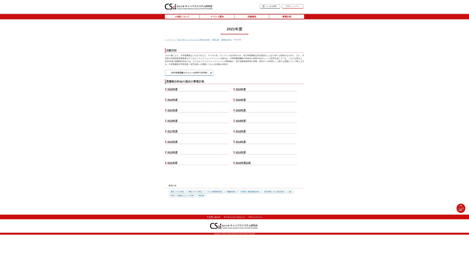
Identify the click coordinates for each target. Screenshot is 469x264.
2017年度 (172, 131)
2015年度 (172, 141)
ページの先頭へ (461, 209)
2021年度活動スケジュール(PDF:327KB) (189, 73)
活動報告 (252, 16)
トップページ (170, 40)
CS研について (182, 16)
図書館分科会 (226, 40)
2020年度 (241, 110)
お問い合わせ (214, 217)
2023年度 (172, 99)
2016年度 (241, 131)
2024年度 (241, 89)
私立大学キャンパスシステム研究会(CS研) (193, 40)
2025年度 (172, 89)
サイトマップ (256, 217)
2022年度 (241, 99)
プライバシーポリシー (235, 217)
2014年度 (241, 141)
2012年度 (241, 152)
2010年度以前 (243, 162)
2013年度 (172, 152)
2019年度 (172, 120)
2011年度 (172, 162)
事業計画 (286, 16)
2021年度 (172, 110)
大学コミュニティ (292, 6)
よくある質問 (271, 6)
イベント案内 (217, 16)
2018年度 (241, 120)
